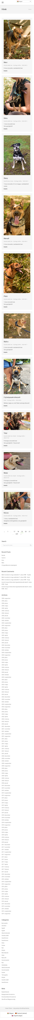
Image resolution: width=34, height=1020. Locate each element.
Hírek (5, 400)
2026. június (5, 603)
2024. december (6, 645)
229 (17, 534)
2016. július (4, 886)
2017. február (5, 869)
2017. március (5, 866)
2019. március (5, 807)
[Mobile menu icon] (3, 2)
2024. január (5, 672)
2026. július (4, 600)
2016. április (5, 894)
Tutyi (5, 433)
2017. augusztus (6, 854)
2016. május (5, 891)
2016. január (5, 901)
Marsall (6, 238)
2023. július (4, 679)
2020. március (5, 778)
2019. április (5, 805)
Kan (11, 65)
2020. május (5, 773)
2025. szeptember (6, 623)
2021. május (5, 743)
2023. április (5, 687)
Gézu (5, 118)
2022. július (4, 709)
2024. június (5, 660)
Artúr (6, 588)
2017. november (6, 847)
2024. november (6, 647)
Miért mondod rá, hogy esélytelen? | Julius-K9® (14, 574)
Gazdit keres (7, 181)
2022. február (5, 721)
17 (14, 531)
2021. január (5, 753)
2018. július (4, 827)
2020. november (6, 758)
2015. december (6, 903)
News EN (4, 957)
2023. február (5, 692)
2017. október (5, 849)
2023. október (5, 674)
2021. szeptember (6, 733)
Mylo (3, 562)
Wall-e (6, 342)
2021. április (5, 746)
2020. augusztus (6, 765)
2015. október (5, 908)
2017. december (6, 844)
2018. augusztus (6, 825)
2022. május (5, 714)
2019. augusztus (6, 795)
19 (22, 531)
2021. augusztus (6, 736)
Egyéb (3, 928)
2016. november (6, 876)
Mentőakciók (5, 952)
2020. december (6, 756)
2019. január (5, 812)
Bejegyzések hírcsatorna (8, 994)
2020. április (5, 775)
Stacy (6, 178)
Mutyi (6, 473)
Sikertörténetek (6, 933)
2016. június (5, 889)
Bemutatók (5, 923)
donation (4, 925)
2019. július (4, 798)
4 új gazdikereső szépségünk (9, 565)
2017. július (4, 857)
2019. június (5, 800)
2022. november (6, 699)
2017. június (5, 859)
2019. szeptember (6, 793)
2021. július (4, 738)
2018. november (6, 817)
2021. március (5, 748)
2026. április (5, 608)
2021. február (5, 751)
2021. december (6, 726)
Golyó (28, 577)
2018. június (5, 830)
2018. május (5, 832)
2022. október (5, 701)
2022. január (5, 724)
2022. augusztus (6, 706)
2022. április (5, 716)
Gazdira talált (7, 65)
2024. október (5, 650)
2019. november (6, 788)
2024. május (5, 662)
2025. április (5, 635)
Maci (5, 62)
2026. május (5, 605)
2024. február (5, 669)
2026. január (5, 615)
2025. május (5, 633)
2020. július (4, 768)
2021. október (5, 731)
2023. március (5, 689)
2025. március (5, 637)
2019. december (6, 785)
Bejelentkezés (5, 992)
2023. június (5, 682)
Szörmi (3, 557)
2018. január (5, 842)
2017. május (5, 862)
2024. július (4, 657)
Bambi (3, 555)
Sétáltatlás (4, 965)
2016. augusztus (6, 884)
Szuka (11, 181)
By (17, 65)
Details (5, 70)
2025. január (5, 642)
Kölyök (14, 436)
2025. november (6, 618)
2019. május (5, 802)
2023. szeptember (6, 677)
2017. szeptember (6, 852)
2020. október (5, 761)
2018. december (6, 815)
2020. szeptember (6, 763)
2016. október (5, 879)
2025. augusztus (6, 625)
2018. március (5, 837)
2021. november (6, 729)
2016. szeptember (6, 881)
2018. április (5, 834)
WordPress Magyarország (8, 999)
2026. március (5, 610)
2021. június (5, 741)
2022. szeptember (6, 704)
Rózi (3, 560)
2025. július (4, 628)
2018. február (5, 839)
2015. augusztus (6, 913)
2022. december (6, 697)
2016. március (5, 896)
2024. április (5, 665)
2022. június (5, 711)
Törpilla (29, 574)
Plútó (6, 296)
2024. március (5, 667)
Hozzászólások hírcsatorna (9, 997)
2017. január (5, 871)
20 (25, 531)
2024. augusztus (6, 655)
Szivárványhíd (5, 960)
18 (18, 531)
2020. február (5, 780)
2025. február (5, 640)
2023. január (5, 694)
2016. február (5, 898)
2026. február (5, 613)
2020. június (5, 770)
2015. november (6, 906)
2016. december (6, 874)
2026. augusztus (6, 598)
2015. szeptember (6, 911)
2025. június (5, 630)
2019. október (5, 790)
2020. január (5, 783)
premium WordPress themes (22, 1008)
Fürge (28, 579)
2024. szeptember (6, 652)
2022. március (5, 719)
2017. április (5, 864)
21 (29, 531)
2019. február (5, 810)
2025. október (5, 620)
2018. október (5, 820)
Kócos (6, 513)
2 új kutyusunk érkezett (12, 397)
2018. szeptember (6, 822)
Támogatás (5, 975)
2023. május (5, 684)
